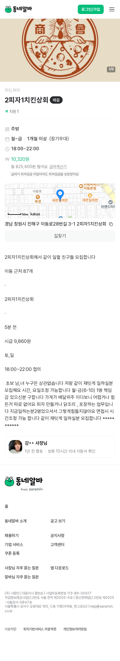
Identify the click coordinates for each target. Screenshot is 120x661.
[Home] (18, 9)
